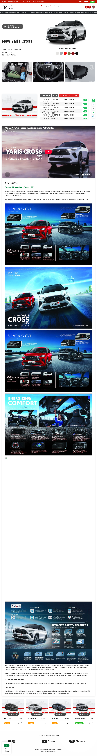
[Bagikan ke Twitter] (93, 108)
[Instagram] (89, 7)
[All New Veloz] (84, 706)
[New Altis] (13, 706)
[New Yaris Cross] (60, 706)
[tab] (57, 53)
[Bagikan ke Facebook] (93, 104)
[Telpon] (45, 741)
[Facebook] (86, 7)
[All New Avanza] (37, 706)
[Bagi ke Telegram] (93, 116)
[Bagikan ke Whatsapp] (93, 112)
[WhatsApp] (72, 741)
